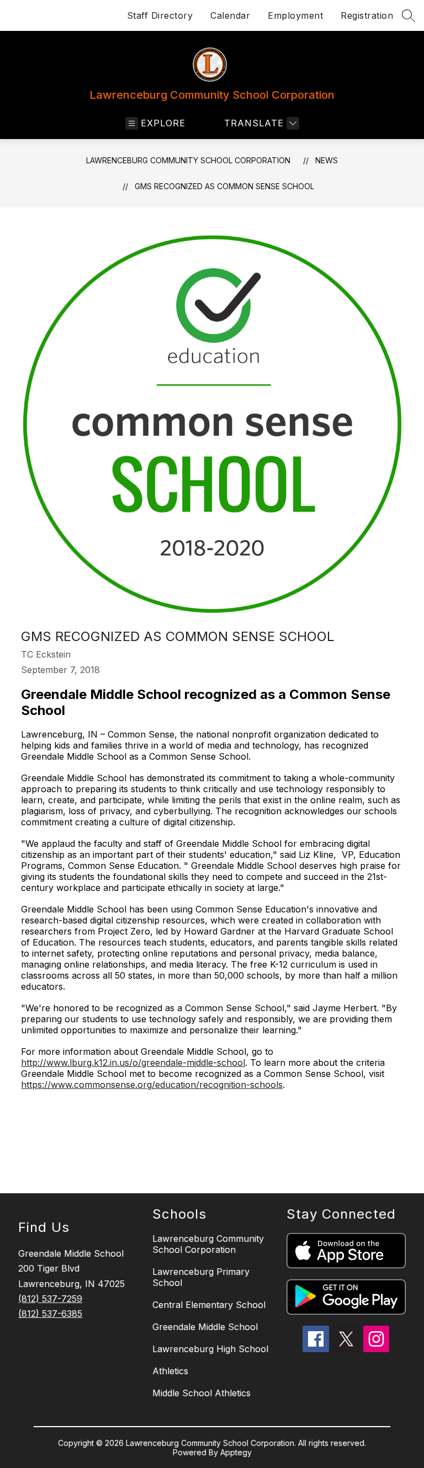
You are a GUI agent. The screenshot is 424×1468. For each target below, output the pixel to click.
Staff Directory (160, 15)
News (326, 160)
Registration (367, 15)
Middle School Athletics (201, 1392)
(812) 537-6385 (50, 1313)
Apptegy (236, 1452)
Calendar (230, 15)
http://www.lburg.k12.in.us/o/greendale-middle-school (133, 1062)
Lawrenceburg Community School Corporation (188, 160)
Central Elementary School (209, 1304)
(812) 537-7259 (50, 1298)
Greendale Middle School (205, 1326)
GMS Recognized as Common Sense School (224, 186)
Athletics (170, 1370)
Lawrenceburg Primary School (201, 1277)
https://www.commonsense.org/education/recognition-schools (152, 1084)
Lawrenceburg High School (210, 1348)
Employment (295, 15)
